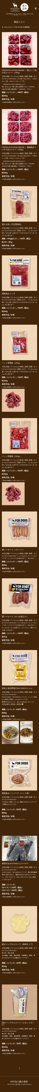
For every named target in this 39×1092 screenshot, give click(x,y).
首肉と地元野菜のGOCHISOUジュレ (17, 688)
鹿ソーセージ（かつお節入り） (15, 617)
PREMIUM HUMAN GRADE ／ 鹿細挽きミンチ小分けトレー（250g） (19, 148)
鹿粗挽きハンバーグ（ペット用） (16, 793)
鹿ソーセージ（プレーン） (13, 550)
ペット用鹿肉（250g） (11, 363)
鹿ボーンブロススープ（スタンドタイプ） (18, 1024)
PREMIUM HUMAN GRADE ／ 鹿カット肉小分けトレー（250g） (19, 71)
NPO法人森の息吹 (19, 1082)
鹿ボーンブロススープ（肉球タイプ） (18, 944)
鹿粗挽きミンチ (8, 294)
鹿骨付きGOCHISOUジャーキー (15, 864)
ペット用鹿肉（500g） (11, 456)
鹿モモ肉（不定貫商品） (12, 224)
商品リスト (19, 22)
